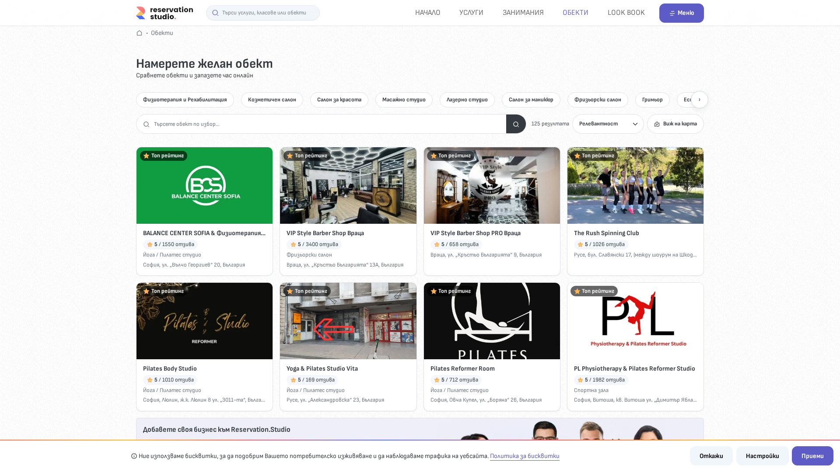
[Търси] (516, 124)
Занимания (523, 12)
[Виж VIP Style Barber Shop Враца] (348, 185)
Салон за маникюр (531, 99)
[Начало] (164, 12)
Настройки (762, 456)
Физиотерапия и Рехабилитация (185, 99)
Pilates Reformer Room (462, 368)
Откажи (711, 456)
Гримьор (652, 99)
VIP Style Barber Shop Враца (325, 233)
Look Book (626, 12)
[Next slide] (699, 99)
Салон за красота (339, 99)
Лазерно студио (467, 99)
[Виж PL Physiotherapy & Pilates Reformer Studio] (635, 321)
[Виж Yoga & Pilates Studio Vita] (348, 321)
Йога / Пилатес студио (172, 254)
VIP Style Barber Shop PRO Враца (475, 233)
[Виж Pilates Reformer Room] (492, 321)
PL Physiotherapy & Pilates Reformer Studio (634, 368)
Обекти (575, 12)
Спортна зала (591, 390)
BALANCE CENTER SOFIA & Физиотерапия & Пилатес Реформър (204, 233)
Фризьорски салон (597, 99)
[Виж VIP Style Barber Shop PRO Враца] (492, 185)
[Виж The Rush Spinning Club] (635, 185)
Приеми (813, 456)
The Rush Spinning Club (606, 233)
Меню (686, 13)
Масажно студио (404, 99)
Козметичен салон (272, 99)
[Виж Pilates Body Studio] (204, 321)
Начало (428, 12)
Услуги (471, 12)
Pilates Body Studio (170, 368)
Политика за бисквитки (525, 456)
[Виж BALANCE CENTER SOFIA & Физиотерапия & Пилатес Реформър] (204, 185)
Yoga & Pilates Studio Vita (322, 368)
